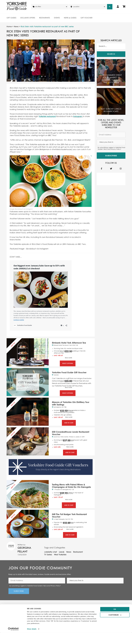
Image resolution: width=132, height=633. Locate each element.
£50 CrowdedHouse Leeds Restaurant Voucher (70, 433)
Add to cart (68, 423)
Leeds (61, 552)
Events (57, 18)
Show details (31, 629)
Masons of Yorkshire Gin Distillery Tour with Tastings (70, 403)
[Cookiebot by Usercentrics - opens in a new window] (13, 629)
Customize (114, 615)
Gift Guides (11, 18)
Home (9, 26)
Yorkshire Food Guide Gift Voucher (69, 372)
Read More (68, 358)
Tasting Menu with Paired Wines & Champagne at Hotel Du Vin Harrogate (71, 485)
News (16, 26)
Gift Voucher (86, 18)
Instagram (77, 116)
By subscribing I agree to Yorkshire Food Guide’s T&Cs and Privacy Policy (111, 148)
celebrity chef (50, 552)
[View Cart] (124, 6)
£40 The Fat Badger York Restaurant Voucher (69, 515)
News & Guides (70, 18)
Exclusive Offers (27, 18)
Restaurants (44, 18)
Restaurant (78, 552)
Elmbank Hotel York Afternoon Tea (69, 342)
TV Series (48, 555)
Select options (67, 363)
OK (115, 609)
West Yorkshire (60, 555)
